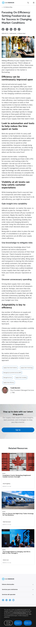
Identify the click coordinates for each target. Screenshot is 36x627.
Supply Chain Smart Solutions (10, 367)
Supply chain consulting (21, 377)
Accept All (18, 623)
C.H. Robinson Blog (7, 7)
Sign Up (18, 430)
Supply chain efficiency (8, 382)
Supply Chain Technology (27, 367)
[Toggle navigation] (33, 2)
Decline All (28, 623)
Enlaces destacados (8, 584)
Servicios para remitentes (10, 589)
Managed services (7, 377)
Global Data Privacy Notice (19, 612)
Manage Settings (8, 623)
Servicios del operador (8, 594)
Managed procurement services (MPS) (12, 372)
